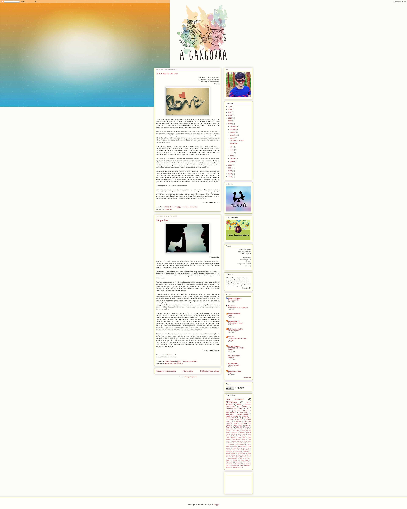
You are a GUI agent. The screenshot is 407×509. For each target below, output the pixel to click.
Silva (246, 425)
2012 (230, 165)
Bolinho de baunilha (235, 329)
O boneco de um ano (167, 73)
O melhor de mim (233, 300)
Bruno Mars (241, 434)
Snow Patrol (244, 460)
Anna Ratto (234, 432)
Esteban (244, 439)
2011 (230, 168)
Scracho (247, 458)
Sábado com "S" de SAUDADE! (238, 307)
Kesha (235, 446)
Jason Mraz (241, 443)
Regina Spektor (236, 456)
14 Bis (247, 427)
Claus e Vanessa (230, 437)
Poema (228, 456)
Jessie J (248, 443)
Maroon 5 (246, 451)
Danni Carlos (241, 437)
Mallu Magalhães (244, 449)
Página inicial (188, 371)
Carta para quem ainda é (235, 323)
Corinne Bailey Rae (235, 420)
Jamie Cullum (231, 443)
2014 (230, 121)
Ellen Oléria (236, 439)
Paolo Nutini (241, 455)
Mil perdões (162, 220)
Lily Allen (243, 423)
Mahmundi (234, 449)
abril (231, 155)
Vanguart (228, 467)
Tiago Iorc (168, 209)
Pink (248, 455)
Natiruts (233, 455)
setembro (233, 135)
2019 (230, 109)
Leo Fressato (236, 448)
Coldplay (237, 411)
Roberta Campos (246, 456)
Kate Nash (229, 414)
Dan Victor (232, 306)
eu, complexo (233, 363)
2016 (230, 115)
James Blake (247, 441)
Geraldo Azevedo (236, 441)
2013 (230, 124)
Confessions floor (234, 371)
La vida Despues (234, 346)
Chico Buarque (178, 363)
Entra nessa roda (234, 313)
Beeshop (242, 432)
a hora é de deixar (233, 365)
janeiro (232, 161)
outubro (233, 132)
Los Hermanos (235, 399)
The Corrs (238, 463)
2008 (230, 176)
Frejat (230, 423)
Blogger (216, 505)
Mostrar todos (247, 377)
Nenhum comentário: (190, 207)
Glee (235, 423)
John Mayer (243, 412)
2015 (230, 118)
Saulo (241, 458)
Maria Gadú (229, 451)
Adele (239, 405)
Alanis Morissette (241, 429)
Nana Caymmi (241, 453)
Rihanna (245, 416)
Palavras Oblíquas (234, 298)
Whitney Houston (237, 467)
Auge (229, 373)
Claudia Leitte (245, 436)
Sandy (239, 418)
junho (232, 150)
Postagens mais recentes (166, 371)
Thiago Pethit (234, 465)
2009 (230, 174)
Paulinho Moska (232, 416)
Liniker (227, 449)
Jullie (248, 444)
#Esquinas (168, 363)
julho (232, 147)
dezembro (233, 126)
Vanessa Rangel (244, 465)
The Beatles (229, 463)
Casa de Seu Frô (234, 321)
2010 (230, 171)
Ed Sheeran (237, 421)
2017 (230, 112)
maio (232, 153)
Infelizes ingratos (233, 331)
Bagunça (231, 357)
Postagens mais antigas (209, 371)
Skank (227, 460)
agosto (232, 138)
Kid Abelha (242, 446)
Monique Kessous (230, 453)
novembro (233, 129)
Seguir (230, 315)
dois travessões (234, 356)
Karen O (228, 446)
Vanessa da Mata (234, 409)
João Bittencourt (240, 444)
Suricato (237, 462)
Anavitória (248, 418)
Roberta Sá (230, 418)
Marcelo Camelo (242, 414)
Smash (235, 460)
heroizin (231, 337)
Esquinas (169, 354)
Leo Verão (246, 448)
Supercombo (229, 462)
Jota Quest (231, 444)
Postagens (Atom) (191, 377)
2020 (230, 106)
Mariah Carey (238, 451)
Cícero (244, 407)
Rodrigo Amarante (232, 458)
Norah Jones (238, 425)
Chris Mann (236, 436)
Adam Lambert (230, 429)
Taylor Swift (246, 462)
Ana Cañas (236, 430)
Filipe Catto (247, 421)
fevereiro (233, 158)
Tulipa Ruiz (239, 427)
